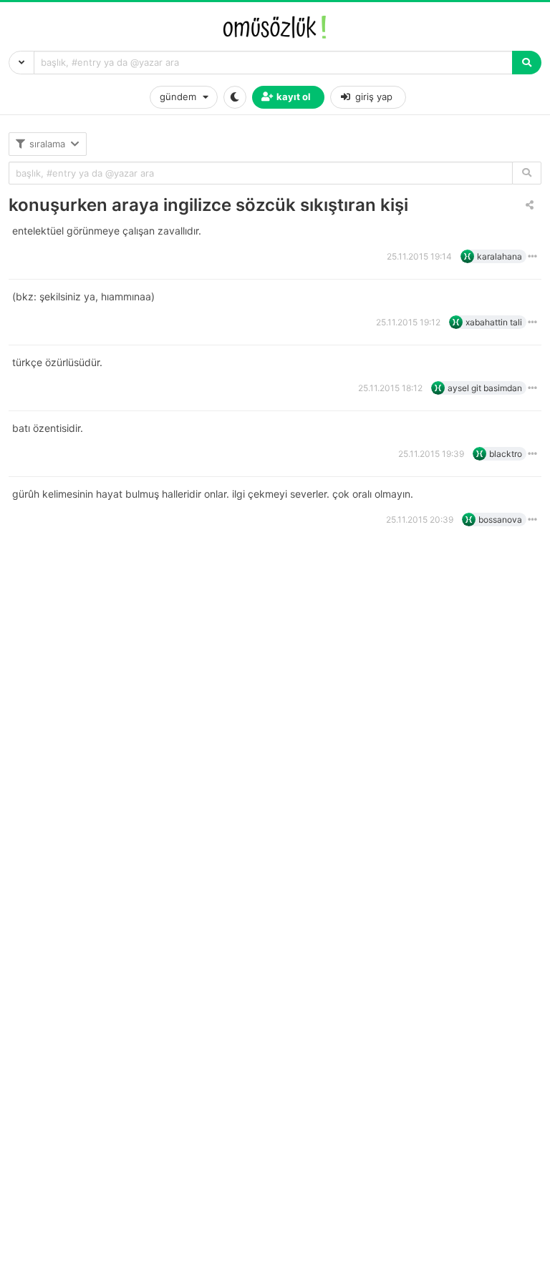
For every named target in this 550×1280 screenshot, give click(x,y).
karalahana (499, 256)
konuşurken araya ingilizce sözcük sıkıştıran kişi (208, 205)
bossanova (500, 519)
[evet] (526, 173)
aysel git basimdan (485, 388)
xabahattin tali (493, 322)
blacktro (505, 453)
